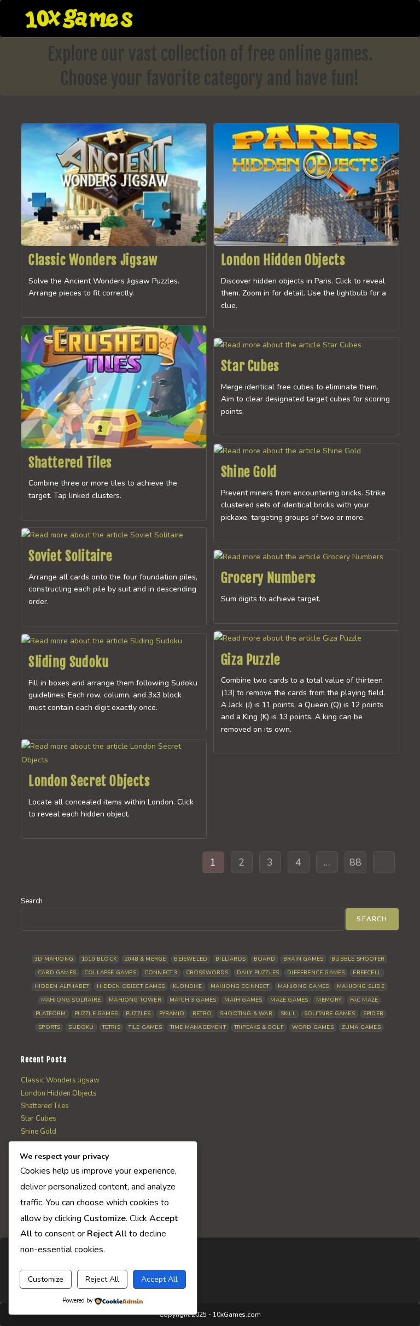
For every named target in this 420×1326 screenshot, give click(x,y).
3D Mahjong (53, 959)
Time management (198, 1027)
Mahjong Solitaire (71, 1000)
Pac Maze (364, 1000)
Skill (288, 1013)
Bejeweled (190, 959)
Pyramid (171, 1013)
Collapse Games (110, 972)
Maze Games (289, 1000)
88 (355, 862)
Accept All (159, 1279)
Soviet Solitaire (70, 556)
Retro (202, 1013)
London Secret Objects (89, 781)
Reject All (102, 1279)
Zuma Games (361, 1027)
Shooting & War (246, 1013)
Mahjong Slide (360, 986)
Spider (373, 1013)
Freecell (367, 972)
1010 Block (98, 959)
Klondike (187, 986)
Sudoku (81, 1027)
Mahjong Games (303, 986)
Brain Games (303, 959)
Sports (49, 1027)
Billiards (230, 959)
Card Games (57, 972)
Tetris (111, 1027)
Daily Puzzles (258, 972)
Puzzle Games (96, 1013)
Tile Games (145, 1027)
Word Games (313, 1027)
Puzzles (138, 1013)
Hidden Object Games (131, 986)
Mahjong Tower (135, 1000)
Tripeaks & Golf (259, 1027)
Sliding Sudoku (68, 662)
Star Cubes (250, 366)
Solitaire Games (329, 1013)
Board (264, 959)
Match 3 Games (193, 1000)
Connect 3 (161, 972)
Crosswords (207, 972)
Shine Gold (249, 472)
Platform (51, 1013)
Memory (328, 1000)
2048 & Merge (145, 959)
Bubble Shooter (357, 959)
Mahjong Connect (240, 986)
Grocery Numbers (268, 578)
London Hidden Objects (283, 260)
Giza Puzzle (251, 660)
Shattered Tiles (70, 462)
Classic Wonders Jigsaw (93, 260)
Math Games (243, 1000)
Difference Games (316, 972)
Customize (45, 1279)
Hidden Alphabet (61, 986)
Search (32, 901)
